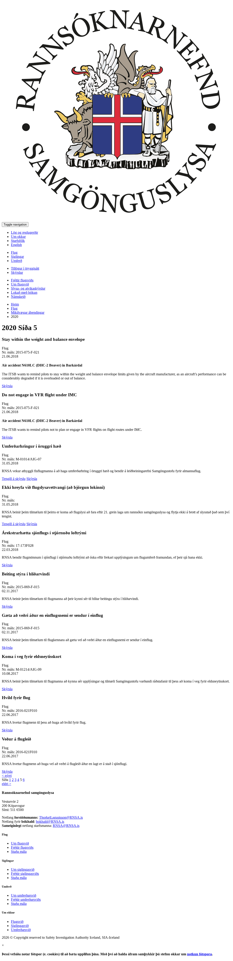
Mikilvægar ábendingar (27, 312)
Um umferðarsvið (23, 895)
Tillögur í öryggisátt (25, 268)
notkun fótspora (199, 954)
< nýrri (7, 776)
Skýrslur (17, 272)
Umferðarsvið (21, 930)
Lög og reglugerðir (24, 232)
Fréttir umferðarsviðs (26, 899)
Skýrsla (7, 386)
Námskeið (18, 297)
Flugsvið (17, 921)
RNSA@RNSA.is (66, 826)
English (16, 245)
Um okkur (18, 236)
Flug (14, 252)
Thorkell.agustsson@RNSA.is (61, 817)
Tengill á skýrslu (13, 479)
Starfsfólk (18, 241)
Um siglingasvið (22, 869)
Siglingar (17, 256)
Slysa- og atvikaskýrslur (28, 288)
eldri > (6, 784)
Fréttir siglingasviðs (25, 874)
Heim (15, 304)
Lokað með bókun (24, 292)
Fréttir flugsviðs (22, 280)
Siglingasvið (20, 926)
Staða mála (19, 851)
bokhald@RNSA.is (50, 821)
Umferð (16, 261)
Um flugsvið (20, 284)
